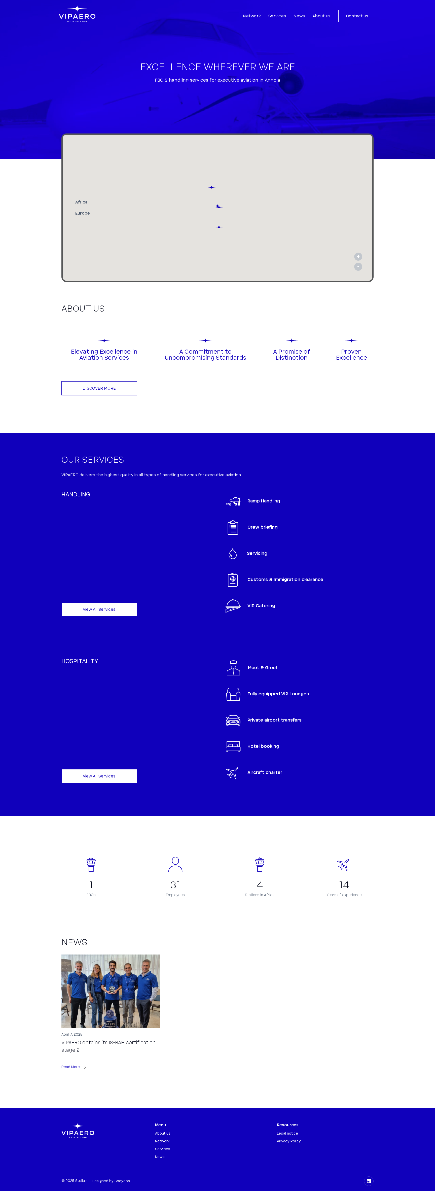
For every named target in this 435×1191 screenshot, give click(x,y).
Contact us (357, 16)
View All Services (99, 609)
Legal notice (287, 1134)
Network (252, 16)
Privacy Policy (289, 1141)
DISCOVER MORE (99, 388)
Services (277, 16)
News (299, 16)
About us (321, 16)
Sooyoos (122, 1181)
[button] (219, 207)
